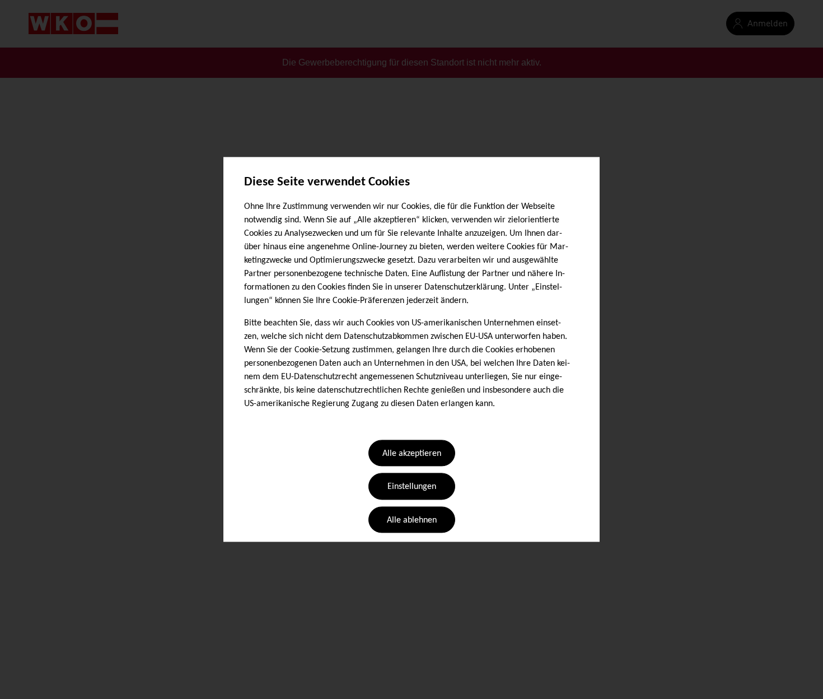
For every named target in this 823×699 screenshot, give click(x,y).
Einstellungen (411, 487)
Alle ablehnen (412, 520)
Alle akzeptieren (411, 453)
